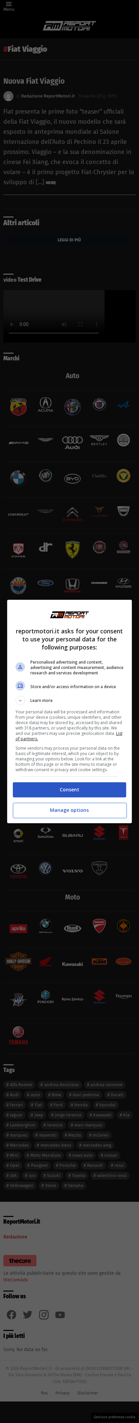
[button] (70, 700)
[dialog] (69, 711)
